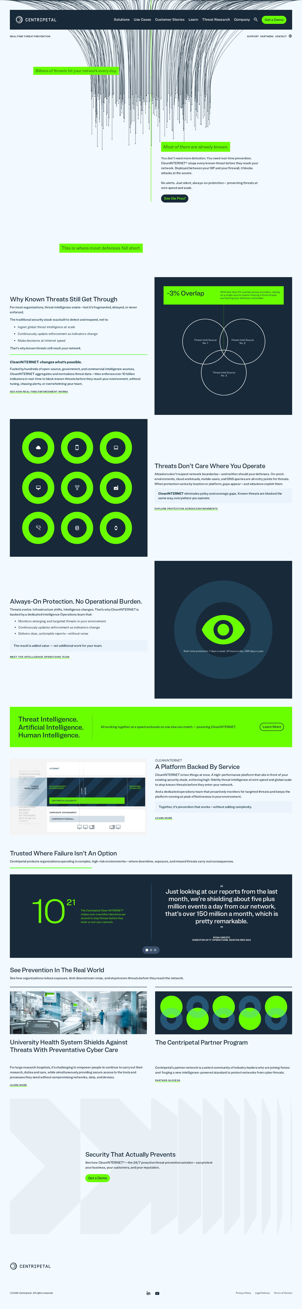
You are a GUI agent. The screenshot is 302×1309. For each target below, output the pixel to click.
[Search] (256, 20)
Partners (266, 36)
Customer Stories (169, 19)
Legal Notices (262, 1292)
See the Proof (175, 198)
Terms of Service (283, 1292)
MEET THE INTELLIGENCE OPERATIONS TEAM (39, 657)
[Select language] (290, 36)
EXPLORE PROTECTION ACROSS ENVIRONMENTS (186, 508)
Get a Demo (274, 19)
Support (253, 36)
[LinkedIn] (146, 1293)
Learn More (272, 727)
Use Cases (142, 19)
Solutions (122, 19)
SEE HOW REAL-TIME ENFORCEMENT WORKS (39, 391)
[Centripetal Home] (151, 1266)
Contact (281, 36)
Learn (193, 19)
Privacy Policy (243, 1292)
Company (242, 19)
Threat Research (216, 19)
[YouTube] (155, 1293)
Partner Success (167, 1080)
